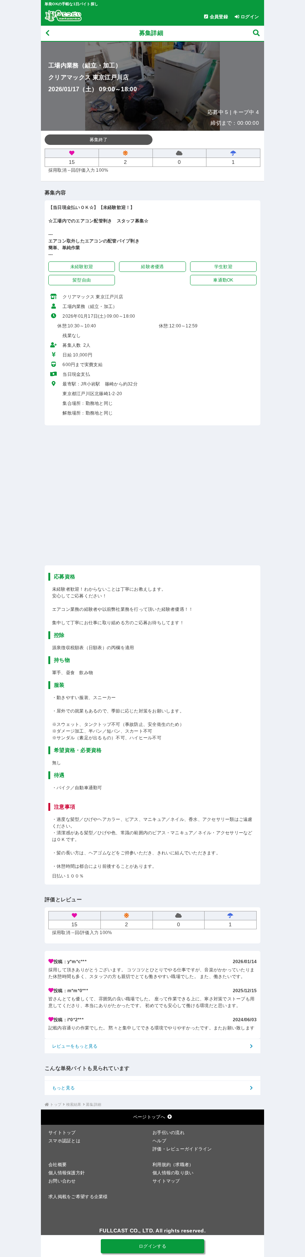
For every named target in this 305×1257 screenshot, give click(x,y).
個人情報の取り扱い (173, 1172)
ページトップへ (149, 1117)
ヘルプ (159, 1140)
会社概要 (57, 1164)
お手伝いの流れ (168, 1132)
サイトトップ (62, 1132)
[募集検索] (256, 33)
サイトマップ (166, 1181)
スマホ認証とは (64, 1140)
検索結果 (73, 1104)
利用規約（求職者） (173, 1164)
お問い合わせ (62, 1181)
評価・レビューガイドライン (182, 1149)
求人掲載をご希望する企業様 (78, 1196)
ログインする (152, 1246)
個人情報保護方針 (66, 1172)
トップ (55, 1104)
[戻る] (47, 33)
